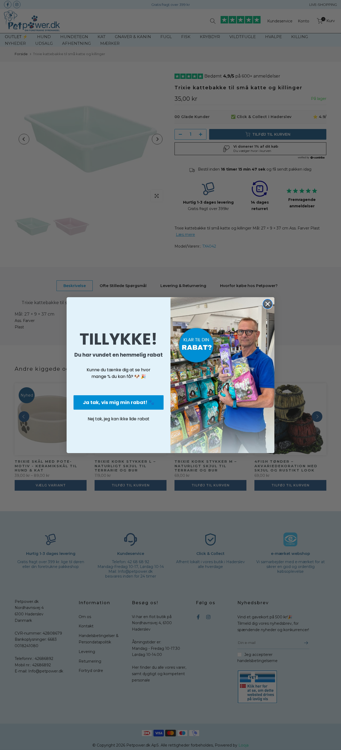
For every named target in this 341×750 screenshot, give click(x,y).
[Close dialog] (267, 304)
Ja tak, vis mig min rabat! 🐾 (118, 402)
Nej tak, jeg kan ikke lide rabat (118, 419)
